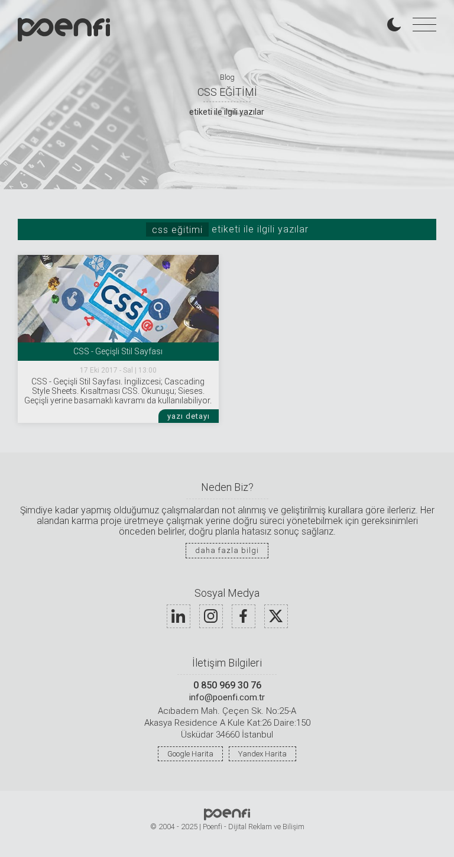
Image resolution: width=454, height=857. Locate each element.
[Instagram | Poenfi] (211, 616)
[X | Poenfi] (276, 616)
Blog (227, 77)
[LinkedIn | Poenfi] (178, 616)
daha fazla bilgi (227, 550)
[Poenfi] (64, 29)
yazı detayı (188, 416)
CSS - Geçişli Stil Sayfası (118, 351)
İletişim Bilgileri (227, 663)
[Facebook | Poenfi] (243, 616)
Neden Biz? (227, 487)
